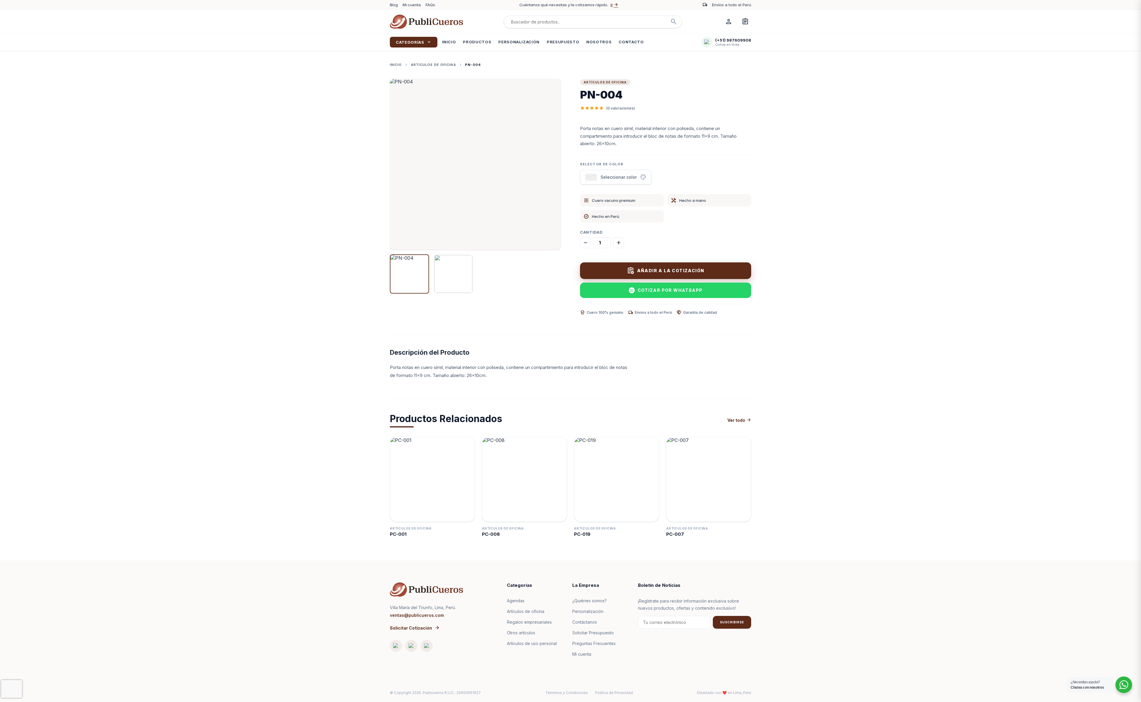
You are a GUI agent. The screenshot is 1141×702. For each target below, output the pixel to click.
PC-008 (491, 534)
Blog (394, 4)
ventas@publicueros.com (417, 615)
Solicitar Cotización (415, 627)
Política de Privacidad (614, 692)
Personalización (519, 41)
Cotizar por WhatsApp (670, 290)
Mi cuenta (412, 4)
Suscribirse (732, 622)
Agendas (515, 600)
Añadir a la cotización (666, 271)
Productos (477, 41)
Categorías (413, 42)
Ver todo (739, 420)
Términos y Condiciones (566, 692)
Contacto (631, 41)
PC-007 (675, 534)
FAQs (430, 4)
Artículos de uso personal (532, 643)
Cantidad (591, 232)
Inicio (449, 41)
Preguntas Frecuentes (594, 643)
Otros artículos (521, 632)
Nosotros (599, 41)
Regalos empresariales (529, 622)
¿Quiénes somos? (589, 600)
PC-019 (582, 534)
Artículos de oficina (433, 65)
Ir (614, 4)
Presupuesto (563, 41)
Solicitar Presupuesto (593, 632)
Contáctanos (584, 622)
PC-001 (398, 534)
